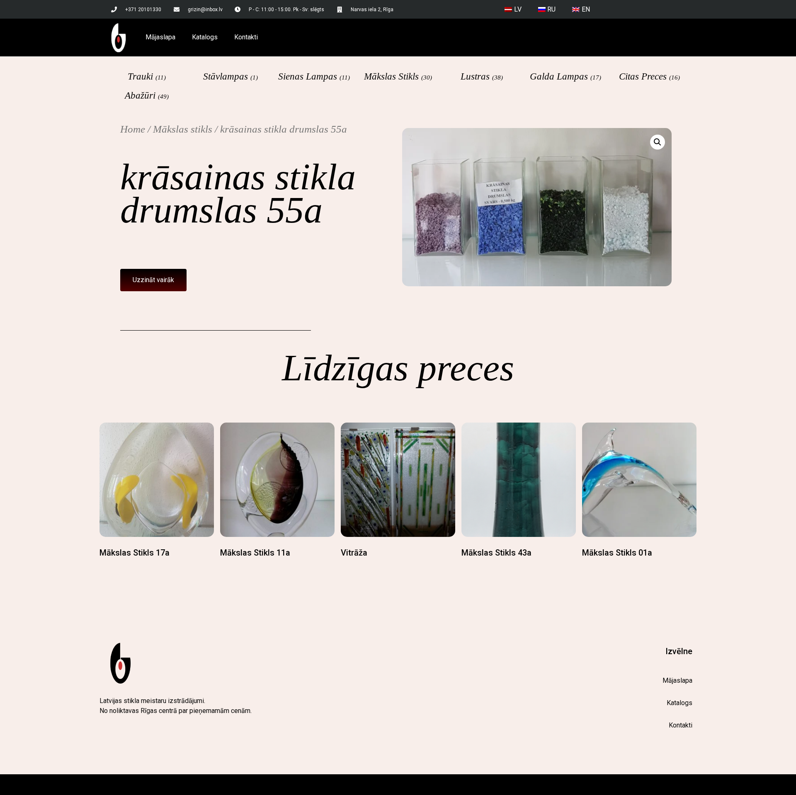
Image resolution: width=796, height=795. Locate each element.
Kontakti (246, 37)
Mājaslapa (160, 37)
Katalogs (205, 37)
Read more (117, 569)
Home (132, 129)
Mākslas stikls (182, 129)
